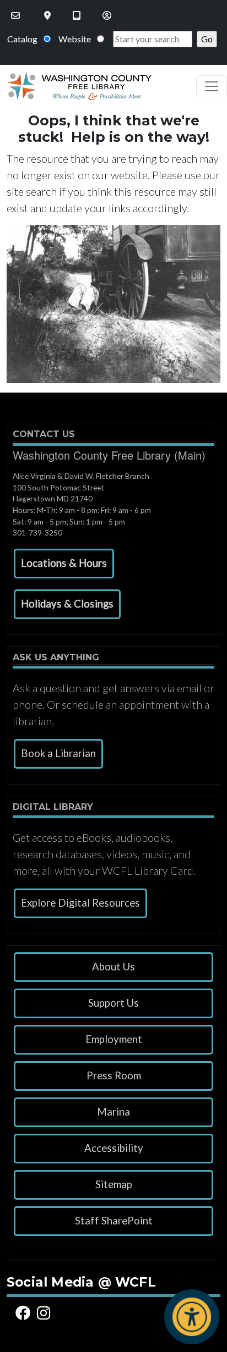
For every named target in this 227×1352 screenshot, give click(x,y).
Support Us (113, 1003)
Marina (113, 1112)
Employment (113, 1039)
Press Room (114, 1075)
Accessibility (113, 1148)
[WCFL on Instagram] (45, 1312)
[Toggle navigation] (211, 86)
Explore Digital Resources (80, 903)
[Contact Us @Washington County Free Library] (16, 15)
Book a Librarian (58, 753)
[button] (64, 563)
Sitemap (113, 1184)
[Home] (76, 86)
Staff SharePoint (114, 1221)
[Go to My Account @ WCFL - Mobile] (108, 15)
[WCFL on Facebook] (24, 1312)
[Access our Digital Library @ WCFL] (77, 15)
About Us (113, 967)
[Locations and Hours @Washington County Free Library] (48, 15)
